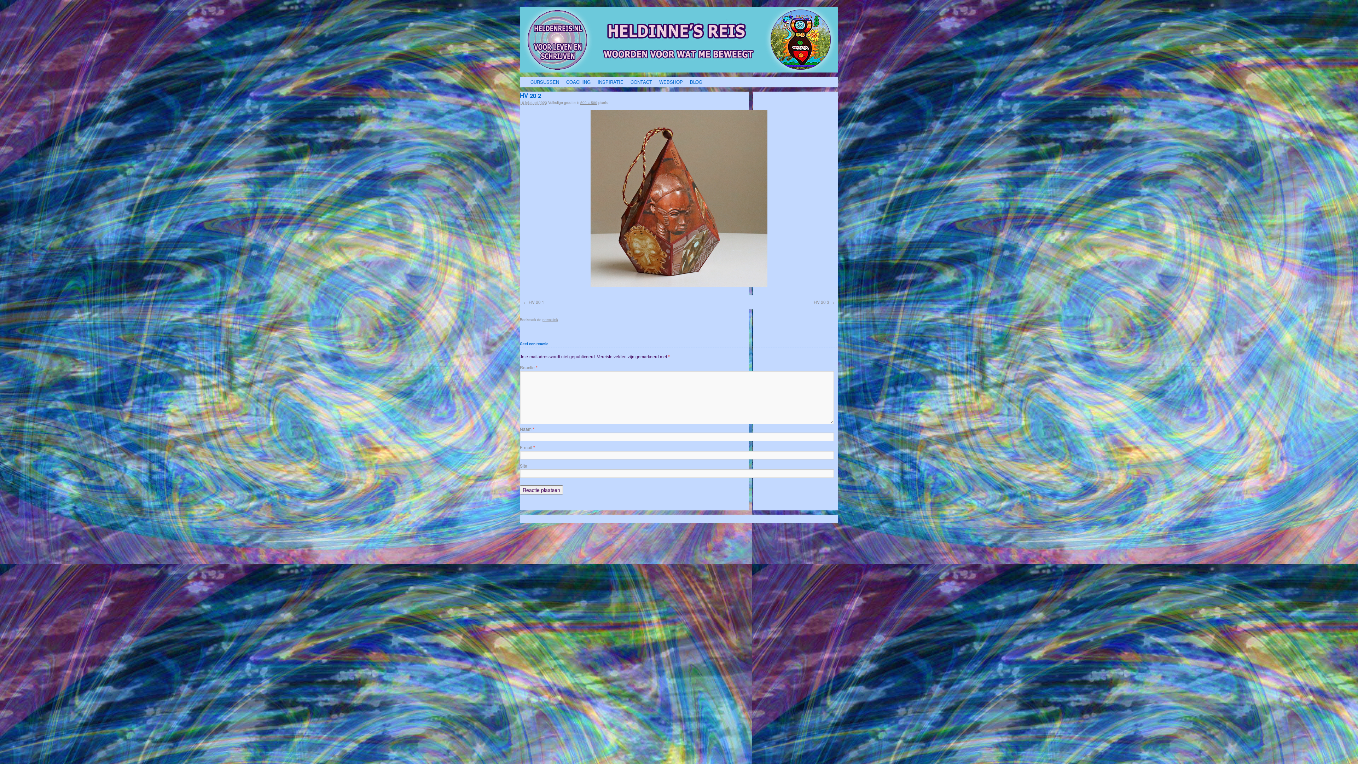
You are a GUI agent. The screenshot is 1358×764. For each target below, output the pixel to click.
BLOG (696, 82)
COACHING (578, 82)
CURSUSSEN (544, 82)
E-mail (527, 447)
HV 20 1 (536, 302)
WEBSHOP (671, 82)
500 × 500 (588, 102)
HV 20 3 (821, 302)
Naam (527, 429)
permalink (550, 319)
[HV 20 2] (679, 198)
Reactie (529, 367)
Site (523, 466)
